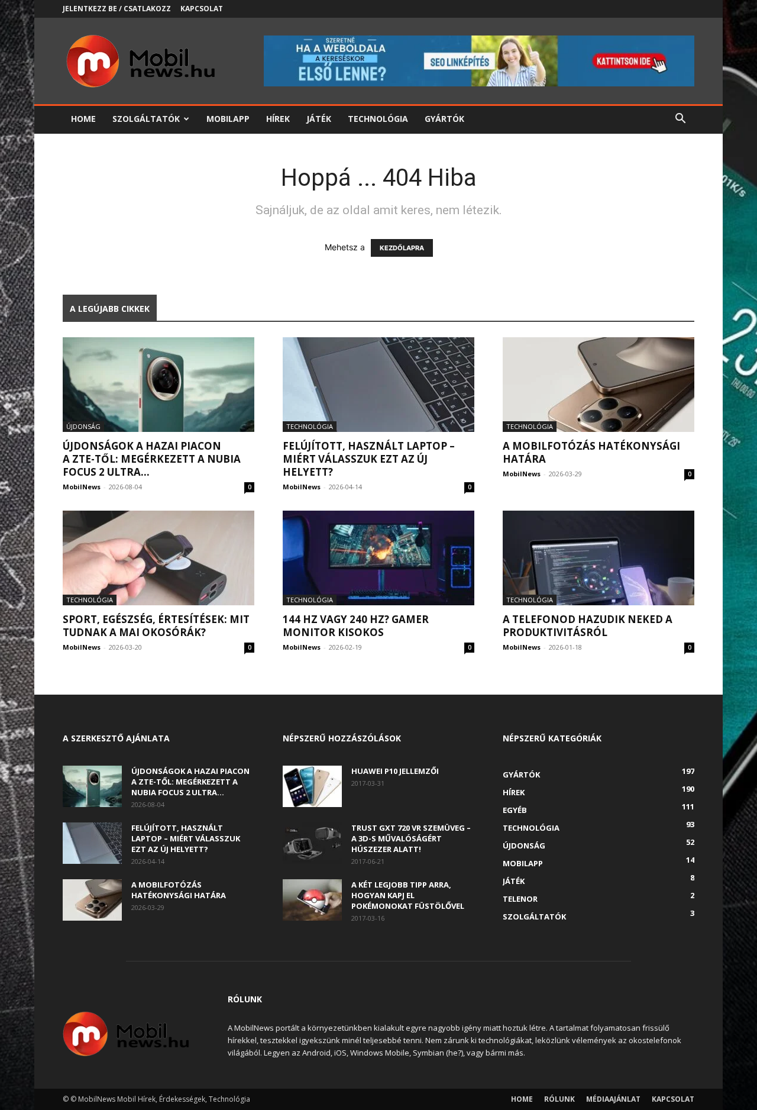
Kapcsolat (201, 9)
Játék (318, 118)
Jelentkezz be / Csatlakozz (117, 9)
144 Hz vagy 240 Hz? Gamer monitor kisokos (356, 625)
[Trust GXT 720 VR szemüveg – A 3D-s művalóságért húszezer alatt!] (312, 843)
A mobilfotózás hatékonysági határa (591, 452)
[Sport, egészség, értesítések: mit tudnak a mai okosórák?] (158, 558)
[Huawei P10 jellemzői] (312, 786)
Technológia (378, 118)
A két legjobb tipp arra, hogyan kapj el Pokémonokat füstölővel (407, 895)
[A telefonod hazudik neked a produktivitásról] (598, 558)
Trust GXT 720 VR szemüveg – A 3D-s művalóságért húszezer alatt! (411, 838)
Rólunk (559, 1099)
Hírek (278, 118)
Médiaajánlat (613, 1099)
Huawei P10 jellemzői (395, 771)
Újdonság (83, 426)
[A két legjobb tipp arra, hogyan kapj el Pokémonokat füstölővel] (312, 900)
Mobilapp (228, 118)
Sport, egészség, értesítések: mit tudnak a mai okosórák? (156, 625)
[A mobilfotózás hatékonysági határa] (598, 384)
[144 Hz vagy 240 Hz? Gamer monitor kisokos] (378, 558)
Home (83, 118)
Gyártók (444, 118)
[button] (680, 119)
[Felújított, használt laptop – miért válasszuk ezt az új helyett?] (378, 384)
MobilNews (82, 486)
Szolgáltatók (146, 118)
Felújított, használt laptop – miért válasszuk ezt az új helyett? (369, 459)
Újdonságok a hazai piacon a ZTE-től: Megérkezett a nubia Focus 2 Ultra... (152, 459)
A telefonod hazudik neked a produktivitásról (587, 625)
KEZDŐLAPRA (402, 248)
